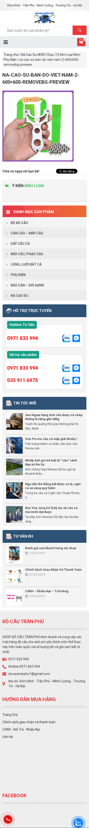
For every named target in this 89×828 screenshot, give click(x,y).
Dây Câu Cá (20, 243)
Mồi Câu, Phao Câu (27, 254)
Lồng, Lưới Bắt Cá (26, 264)
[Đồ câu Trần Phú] (44, 18)
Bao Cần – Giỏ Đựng (27, 285)
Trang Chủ (10, 715)
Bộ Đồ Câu (19, 223)
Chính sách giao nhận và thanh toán (29, 722)
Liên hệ (7, 737)
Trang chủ (11, 55)
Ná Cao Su (19, 296)
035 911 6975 (22, 380)
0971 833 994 (22, 338)
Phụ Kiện (18, 275)
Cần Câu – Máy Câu (27, 233)
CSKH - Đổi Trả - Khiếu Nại (21, 729)
